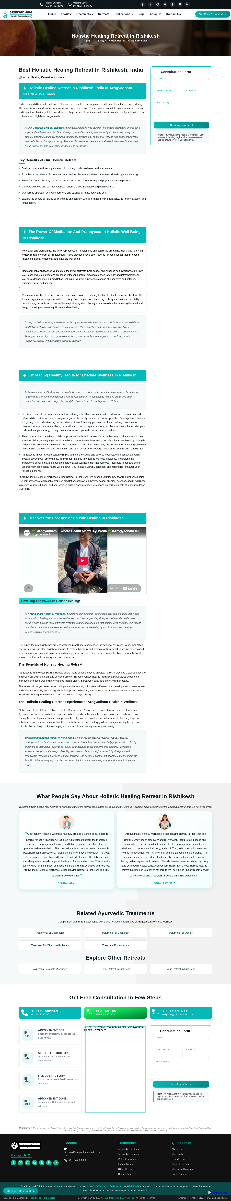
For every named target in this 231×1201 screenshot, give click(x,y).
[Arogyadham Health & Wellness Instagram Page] (157, 4)
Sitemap (182, 1198)
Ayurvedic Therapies (129, 1154)
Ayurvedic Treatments (129, 1149)
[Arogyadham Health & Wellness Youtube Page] (165, 4)
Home (52, 14)
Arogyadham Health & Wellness (46, 613)
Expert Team (178, 1159)
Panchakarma (125, 1164)
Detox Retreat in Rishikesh (48, 127)
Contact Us (173, 14)
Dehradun (116, 1186)
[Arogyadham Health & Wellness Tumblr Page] (172, 4)
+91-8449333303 (78, 1160)
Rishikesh (133, 1186)
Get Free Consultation (213, 14)
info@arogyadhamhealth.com (84, 1152)
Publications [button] (122, 14)
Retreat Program (127, 1159)
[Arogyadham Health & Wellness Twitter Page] (150, 4)
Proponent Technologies (42, 1198)
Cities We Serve (126, 1169)
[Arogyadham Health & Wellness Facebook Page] (142, 4)
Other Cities (124, 1174)
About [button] (65, 14)
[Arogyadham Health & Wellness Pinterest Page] (180, 4)
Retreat (100, 40)
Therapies (155, 14)
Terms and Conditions (216, 1198)
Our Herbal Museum (183, 1169)
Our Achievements (181, 1164)
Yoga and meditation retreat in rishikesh (48, 737)
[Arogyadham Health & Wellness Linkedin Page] (187, 4)
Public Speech (179, 1174)
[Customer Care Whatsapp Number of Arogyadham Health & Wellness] (218, 1192)
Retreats (103, 14)
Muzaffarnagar (100, 1186)
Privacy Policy (196, 1198)
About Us (177, 1149)
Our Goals (177, 1154)
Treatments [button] (83, 14)
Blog (141, 14)
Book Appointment (181, 125)
